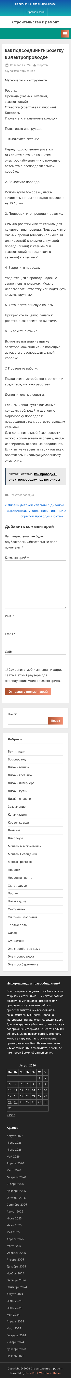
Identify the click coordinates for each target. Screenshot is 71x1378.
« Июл (11, 1115)
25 (15, 1102)
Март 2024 (14, 1328)
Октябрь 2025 (16, 1197)
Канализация (17, 814)
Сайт (9, 652)
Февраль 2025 (16, 1252)
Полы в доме (17, 901)
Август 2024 (15, 1294)
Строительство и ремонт (35, 22)
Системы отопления (22, 917)
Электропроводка (22, 495)
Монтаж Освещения (22, 854)
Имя (9, 616)
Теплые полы (17, 925)
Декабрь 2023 (16, 1349)
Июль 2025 (14, 1218)
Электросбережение (23, 964)
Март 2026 (14, 1170)
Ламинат (14, 830)
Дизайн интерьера (21, 783)
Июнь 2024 (14, 1307)
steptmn (42, 65)
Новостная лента (20, 878)
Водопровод (17, 759)
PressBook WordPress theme (43, 1373)
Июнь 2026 (14, 1149)
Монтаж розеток (20, 862)
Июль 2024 (14, 1300)
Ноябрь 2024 (15, 1273)
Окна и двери (17, 885)
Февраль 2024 (16, 1335)
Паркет (13, 893)
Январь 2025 (15, 1259)
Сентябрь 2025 (17, 1204)
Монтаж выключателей (24, 846)
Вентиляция (16, 751)
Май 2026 (13, 1156)
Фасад (12, 933)
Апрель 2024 (15, 1321)
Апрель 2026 (15, 1163)
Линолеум (15, 838)
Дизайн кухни (17, 791)
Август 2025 (15, 1211)
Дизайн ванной (18, 767)
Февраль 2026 (16, 1177)
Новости (14, 870)
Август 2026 (15, 1135)
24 (9, 1102)
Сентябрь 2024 (17, 1287)
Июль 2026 (14, 1142)
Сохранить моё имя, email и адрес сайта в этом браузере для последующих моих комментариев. (34, 675)
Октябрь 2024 (16, 1280)
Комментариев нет (22, 71)
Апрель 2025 (15, 1239)
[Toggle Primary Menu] (65, 34)
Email (10, 634)
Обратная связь (35, 12)
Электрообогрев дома (24, 949)
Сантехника (16, 909)
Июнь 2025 (14, 1225)
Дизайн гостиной (20, 775)
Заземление (17, 806)
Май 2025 (13, 1232)
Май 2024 (13, 1314)
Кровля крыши (18, 822)
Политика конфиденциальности (35, 3)
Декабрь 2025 (16, 1190)
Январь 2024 (15, 1342)
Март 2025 (14, 1245)
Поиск (12, 714)
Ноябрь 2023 (15, 1356)
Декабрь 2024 (16, 1266)
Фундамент (16, 941)
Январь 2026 (15, 1184)
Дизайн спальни (19, 799)
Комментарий (17, 558)
